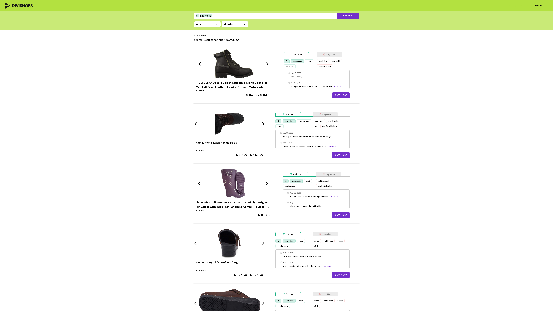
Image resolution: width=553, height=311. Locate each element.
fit (287, 61)
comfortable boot (329, 126)
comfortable (304, 121)
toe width (336, 61)
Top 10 (538, 5)
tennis (340, 241)
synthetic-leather (325, 186)
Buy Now (341, 95)
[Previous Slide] (200, 64)
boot (309, 61)
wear (301, 241)
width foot (323, 61)
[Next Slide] (267, 64)
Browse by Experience (516, 5)
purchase (289, 66)
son (315, 126)
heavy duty (297, 61)
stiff (316, 246)
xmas (316, 241)
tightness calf (323, 181)
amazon (203, 90)
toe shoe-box (334, 121)
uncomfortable (325, 66)
